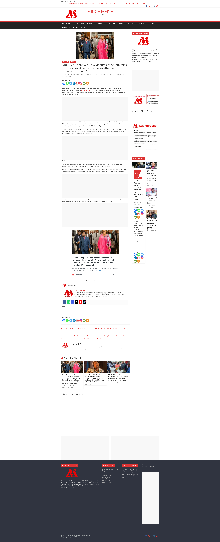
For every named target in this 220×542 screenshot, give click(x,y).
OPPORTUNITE (130, 23)
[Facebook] (63, 83)
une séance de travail (88, 90)
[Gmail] (77, 83)
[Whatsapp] (67, 83)
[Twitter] (70, 83)
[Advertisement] (95, 109)
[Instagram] (80, 83)
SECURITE (108, 23)
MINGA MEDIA (100, 11)
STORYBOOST (137, 177)
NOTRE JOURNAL (79, 23)
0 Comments (85, 74)
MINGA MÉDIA (76, 74)
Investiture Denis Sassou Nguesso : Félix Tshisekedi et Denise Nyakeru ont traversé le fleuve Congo (118, 377)
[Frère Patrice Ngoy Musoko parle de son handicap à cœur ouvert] (138, 162)
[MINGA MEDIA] (63, 23)
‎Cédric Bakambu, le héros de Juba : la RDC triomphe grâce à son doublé (152, 200)
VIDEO (115, 23)
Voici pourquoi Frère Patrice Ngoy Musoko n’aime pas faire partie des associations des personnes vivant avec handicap (152, 176)
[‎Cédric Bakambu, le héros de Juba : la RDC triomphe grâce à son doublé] (151, 189)
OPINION (73, 62)
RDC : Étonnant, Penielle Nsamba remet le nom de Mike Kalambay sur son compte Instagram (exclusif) (152, 224)
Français (75, 27)
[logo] (73, 469)
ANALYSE (100, 23)
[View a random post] (157, 23)
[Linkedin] (74, 83)
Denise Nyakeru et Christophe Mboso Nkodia (111, 74)
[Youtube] (80, 302)
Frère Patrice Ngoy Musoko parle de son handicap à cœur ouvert (139, 189)
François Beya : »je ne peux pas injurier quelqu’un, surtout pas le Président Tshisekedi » (94, 328)
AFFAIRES (121, 23)
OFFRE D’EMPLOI (141, 23)
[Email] (84, 83)
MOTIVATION (66, 27)
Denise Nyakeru (95, 74)
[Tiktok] (84, 302)
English (82, 27)
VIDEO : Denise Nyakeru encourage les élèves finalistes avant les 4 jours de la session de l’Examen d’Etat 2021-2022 (94, 378)
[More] (87, 83)
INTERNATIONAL (91, 23)
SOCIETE (136, 175)
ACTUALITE (69, 23)
